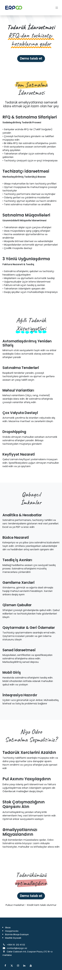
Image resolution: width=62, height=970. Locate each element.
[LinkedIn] (24, 965)
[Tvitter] (11, 965)
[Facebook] (5, 965)
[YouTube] (30, 965)
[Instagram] (18, 965)
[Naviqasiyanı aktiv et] (57, 8)
